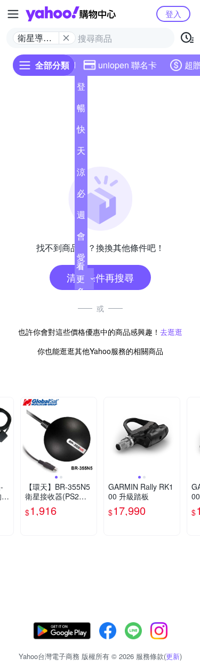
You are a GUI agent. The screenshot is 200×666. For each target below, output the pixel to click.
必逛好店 (81, 195)
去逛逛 (171, 331)
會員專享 (81, 238)
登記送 (81, 88)
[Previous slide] (28, 435)
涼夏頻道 (81, 174)
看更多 (80, 278)
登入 (173, 13)
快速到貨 (81, 131)
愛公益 (81, 259)
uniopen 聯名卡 (127, 65)
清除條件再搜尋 (100, 277)
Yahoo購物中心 (71, 13)
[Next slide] (90, 435)
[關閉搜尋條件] (66, 38)
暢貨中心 (81, 110)
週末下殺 (81, 216)
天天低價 (81, 152)
